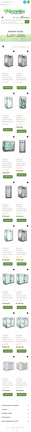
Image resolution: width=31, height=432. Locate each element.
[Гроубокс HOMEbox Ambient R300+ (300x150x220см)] (8, 366)
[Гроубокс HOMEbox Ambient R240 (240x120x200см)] (8, 279)
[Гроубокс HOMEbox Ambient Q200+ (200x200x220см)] (22, 322)
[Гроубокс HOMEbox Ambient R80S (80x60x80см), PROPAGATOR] (8, 146)
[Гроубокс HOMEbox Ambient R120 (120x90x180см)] (8, 235)
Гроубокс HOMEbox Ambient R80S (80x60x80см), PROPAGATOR (7, 163)
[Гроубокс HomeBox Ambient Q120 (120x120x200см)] (22, 235)
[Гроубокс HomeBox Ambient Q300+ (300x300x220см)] (22, 366)
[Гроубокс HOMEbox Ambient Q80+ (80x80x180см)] (8, 192)
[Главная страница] (7, 35)
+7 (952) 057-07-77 (7, 2)
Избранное (6, 4)
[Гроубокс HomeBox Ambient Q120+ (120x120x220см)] (22, 61)
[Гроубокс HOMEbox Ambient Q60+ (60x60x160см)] (22, 146)
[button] (13, 51)
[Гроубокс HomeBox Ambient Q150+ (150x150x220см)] (8, 103)
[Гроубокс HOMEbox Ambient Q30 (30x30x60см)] (22, 103)
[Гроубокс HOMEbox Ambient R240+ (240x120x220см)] (22, 279)
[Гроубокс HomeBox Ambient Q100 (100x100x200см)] (22, 192)
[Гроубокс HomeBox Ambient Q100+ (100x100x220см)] (8, 61)
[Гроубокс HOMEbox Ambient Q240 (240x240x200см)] (8, 322)
